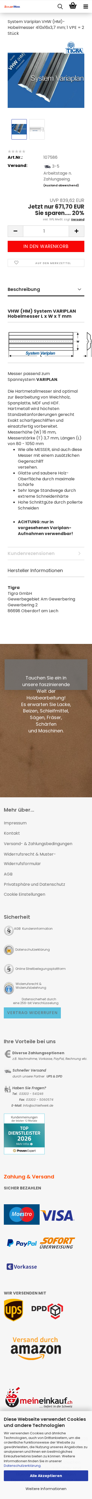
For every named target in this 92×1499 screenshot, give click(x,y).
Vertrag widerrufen (32, 1013)
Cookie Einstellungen (24, 894)
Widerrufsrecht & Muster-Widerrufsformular (30, 859)
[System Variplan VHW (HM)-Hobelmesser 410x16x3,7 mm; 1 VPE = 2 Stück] (46, 79)
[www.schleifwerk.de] (10, 6)
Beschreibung (24, 289)
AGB (8, 874)
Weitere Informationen (46, 1488)
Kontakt (12, 833)
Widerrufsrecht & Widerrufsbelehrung (30, 986)
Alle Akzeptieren (46, 1475)
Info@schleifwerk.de (38, 1105)
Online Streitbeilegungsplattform (40, 969)
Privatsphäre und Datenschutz (34, 884)
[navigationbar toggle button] (85, 6)
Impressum (15, 823)
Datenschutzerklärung (22, 1465)
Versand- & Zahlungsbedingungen (38, 844)
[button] (15, 231)
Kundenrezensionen (31, 553)
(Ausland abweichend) (61, 185)
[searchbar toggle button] (60, 6)
